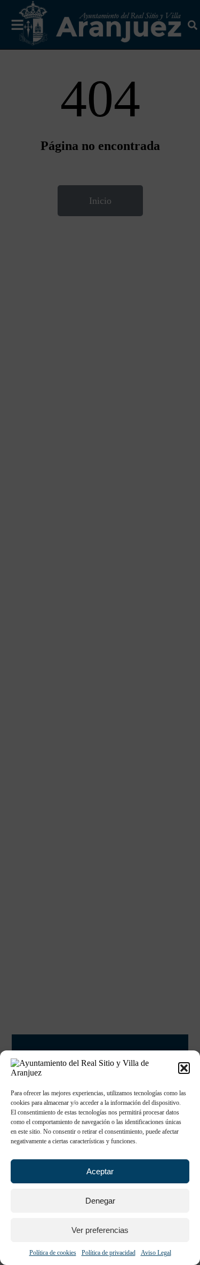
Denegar (100, 1200)
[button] (184, 1068)
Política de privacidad (108, 1252)
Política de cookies (52, 1252)
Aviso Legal (156, 1252)
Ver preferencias (100, 1230)
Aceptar (100, 1171)
